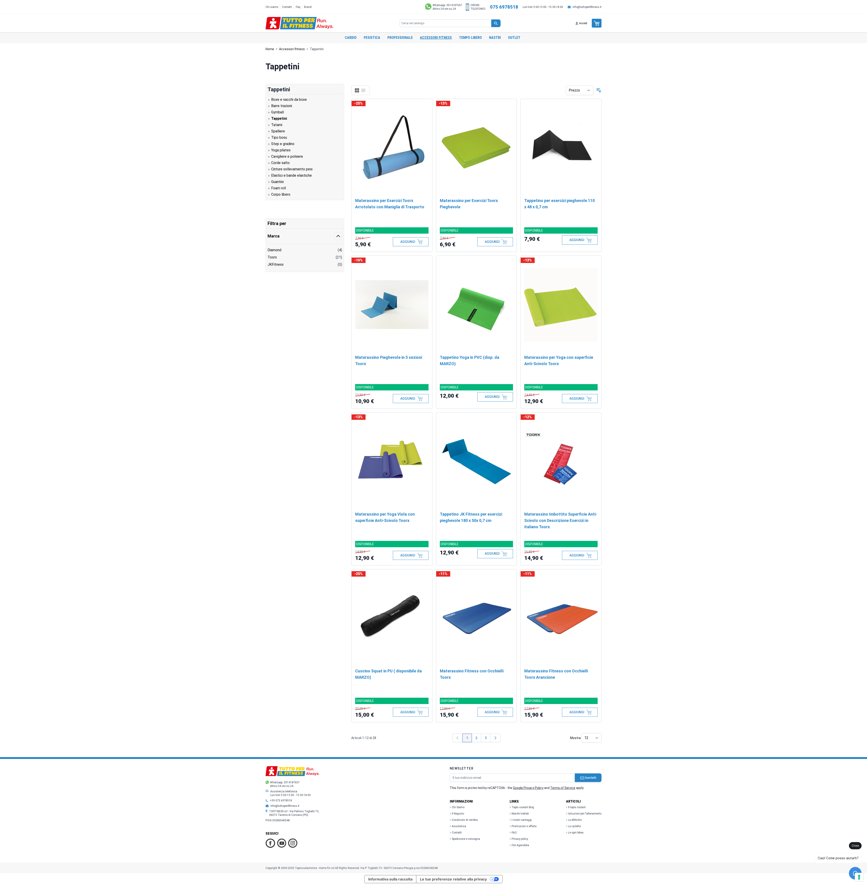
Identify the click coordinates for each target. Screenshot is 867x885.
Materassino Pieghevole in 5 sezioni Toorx (388, 360)
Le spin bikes (576, 832)
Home (270, 49)
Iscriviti (590, 777)
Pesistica (372, 37)
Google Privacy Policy (528, 788)
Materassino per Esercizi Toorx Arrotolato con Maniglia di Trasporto (389, 203)
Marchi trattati (520, 813)
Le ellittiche (575, 820)
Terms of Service (562, 788)
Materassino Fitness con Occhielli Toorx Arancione (556, 674)
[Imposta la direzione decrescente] (598, 90)
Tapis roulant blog (523, 807)
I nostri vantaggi (522, 820)
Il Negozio (458, 813)
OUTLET (514, 37)
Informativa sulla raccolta (390, 879)
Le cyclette (574, 826)
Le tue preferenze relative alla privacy (453, 879)
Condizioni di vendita (465, 820)
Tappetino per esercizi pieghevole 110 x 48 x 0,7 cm (559, 203)
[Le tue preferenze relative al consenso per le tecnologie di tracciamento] (859, 877)
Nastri (495, 37)
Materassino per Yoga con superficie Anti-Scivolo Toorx (558, 360)
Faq (298, 7)
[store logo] (299, 23)
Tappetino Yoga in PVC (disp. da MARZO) (469, 360)
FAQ (514, 832)
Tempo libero (470, 37)
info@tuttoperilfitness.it (587, 7)
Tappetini (317, 49)
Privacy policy (520, 838)
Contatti (287, 7)
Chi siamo (272, 7)
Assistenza (459, 826)
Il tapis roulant (577, 807)
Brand (308, 7)
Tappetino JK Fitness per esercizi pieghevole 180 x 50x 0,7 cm (471, 517)
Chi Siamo (458, 807)
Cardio (351, 37)
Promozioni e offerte (524, 826)
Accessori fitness (436, 37)
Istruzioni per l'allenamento (584, 813)
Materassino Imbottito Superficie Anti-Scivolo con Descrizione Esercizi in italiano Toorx (560, 520)
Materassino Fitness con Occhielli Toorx (471, 674)
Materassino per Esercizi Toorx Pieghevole (469, 203)
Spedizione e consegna (466, 838)
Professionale (400, 37)
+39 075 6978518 (281, 800)
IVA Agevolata (520, 845)
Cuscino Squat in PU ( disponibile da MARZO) (388, 674)
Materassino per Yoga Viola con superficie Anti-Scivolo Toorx (385, 517)
